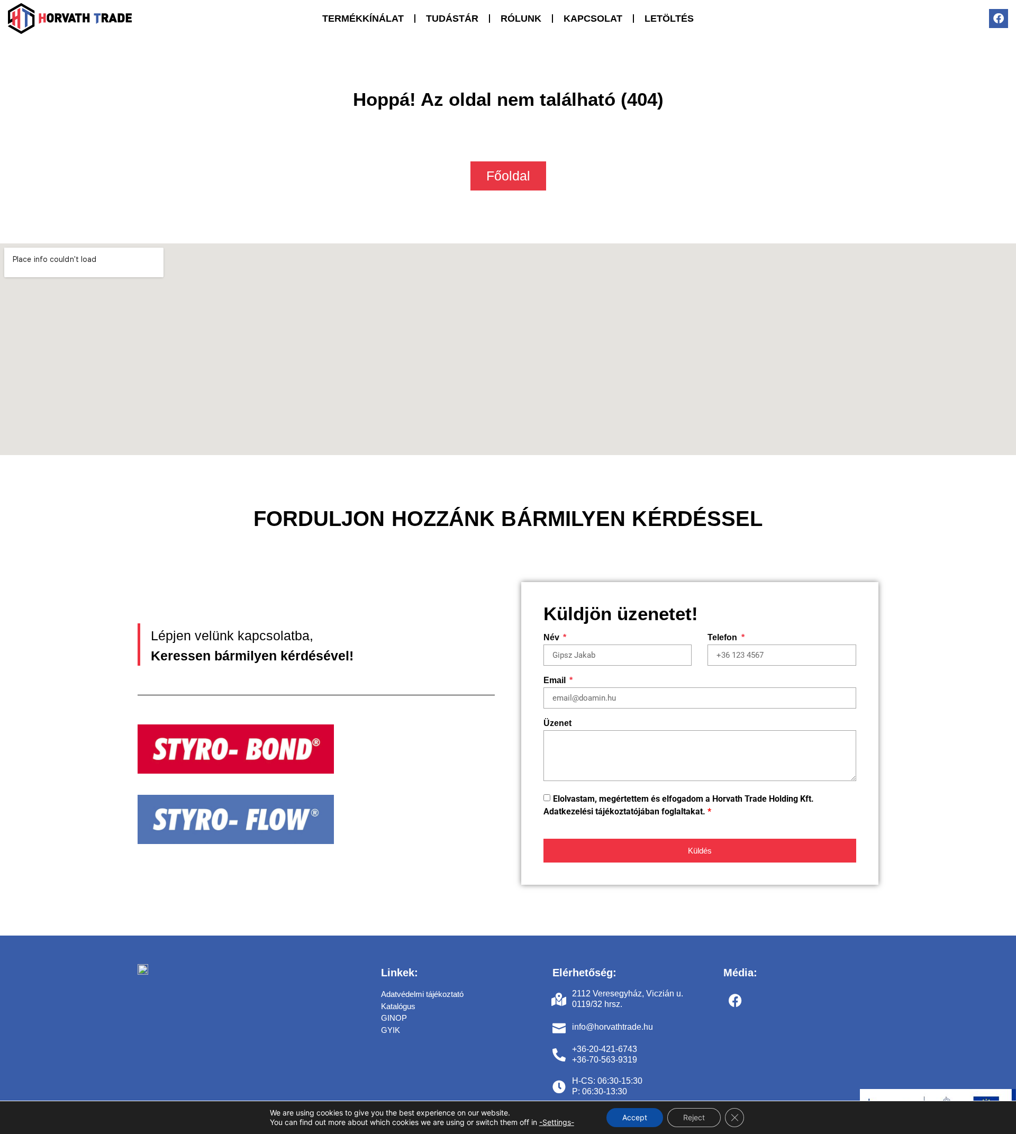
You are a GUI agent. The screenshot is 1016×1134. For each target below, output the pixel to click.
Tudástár (452, 18)
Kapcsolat (593, 18)
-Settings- (556, 1122)
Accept (634, 1117)
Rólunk (521, 18)
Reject (694, 1117)
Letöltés (669, 18)
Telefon (723, 637)
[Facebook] (998, 18)
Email (555, 680)
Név (552, 637)
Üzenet (557, 723)
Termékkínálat (363, 18)
